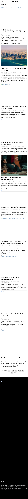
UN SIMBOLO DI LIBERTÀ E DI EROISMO (14, 207)
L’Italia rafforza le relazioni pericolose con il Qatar (14, 69)
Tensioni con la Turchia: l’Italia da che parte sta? (13, 315)
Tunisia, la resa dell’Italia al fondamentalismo (10, 278)
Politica (8, 73)
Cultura (24, 110)
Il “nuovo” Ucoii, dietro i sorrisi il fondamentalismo (12, 179)
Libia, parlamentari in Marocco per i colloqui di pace (13, 143)
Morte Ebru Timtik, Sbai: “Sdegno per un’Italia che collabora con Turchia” (13, 243)
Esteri (23, 146)
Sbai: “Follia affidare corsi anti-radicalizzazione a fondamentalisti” (13, 31)
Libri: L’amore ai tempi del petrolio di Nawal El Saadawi (13, 108)
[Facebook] (1, 481)
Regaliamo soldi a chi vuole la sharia (13, 358)
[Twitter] (3, 481)
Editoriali (4, 73)
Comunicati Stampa (6, 35)
